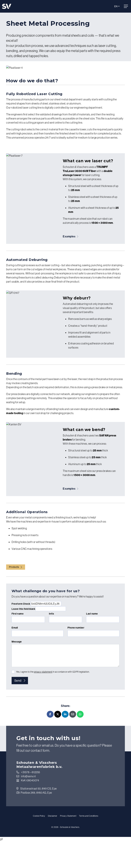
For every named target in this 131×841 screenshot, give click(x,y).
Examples (69, 236)
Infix (51, 613)
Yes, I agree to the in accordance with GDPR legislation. (53, 671)
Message (17, 641)
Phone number (76, 627)
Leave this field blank (23, 608)
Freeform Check (21, 603)
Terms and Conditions (88, 816)
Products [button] (14, 567)
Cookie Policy (39, 816)
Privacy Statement (68, 816)
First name (18, 613)
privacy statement (43, 671)
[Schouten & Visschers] (6, 6)
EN (116, 6)
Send (17, 681)
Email (15, 627)
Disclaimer (52, 816)
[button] (126, 6)
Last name (92, 613)
